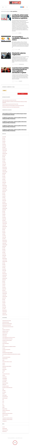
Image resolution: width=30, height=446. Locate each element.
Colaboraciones (21, 64)
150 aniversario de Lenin (5, 322)
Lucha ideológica (4, 378)
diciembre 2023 (4, 185)
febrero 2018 (4, 270)
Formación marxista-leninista (6, 357)
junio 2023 (3, 194)
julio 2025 (3, 156)
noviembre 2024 (4, 168)
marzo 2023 (4, 199)
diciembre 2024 (4, 167)
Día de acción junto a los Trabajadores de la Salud (8, 346)
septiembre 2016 (4, 296)
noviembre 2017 (4, 275)
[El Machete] (15, 2)
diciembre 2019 (4, 258)
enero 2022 (3, 220)
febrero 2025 (4, 164)
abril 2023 (3, 197)
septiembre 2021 (4, 226)
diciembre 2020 (4, 240)
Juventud (3, 370)
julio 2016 (3, 299)
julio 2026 (3, 138)
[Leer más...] (13, 33)
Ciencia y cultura (4, 334)
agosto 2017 (4, 279)
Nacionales (3, 390)
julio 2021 (3, 229)
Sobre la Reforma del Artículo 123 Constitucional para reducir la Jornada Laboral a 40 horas (14, 114)
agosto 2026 (4, 136)
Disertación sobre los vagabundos (19, 54)
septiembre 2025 (4, 153)
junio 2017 (3, 282)
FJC (2, 355)
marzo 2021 (4, 235)
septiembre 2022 (4, 208)
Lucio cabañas (4, 381)
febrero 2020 (4, 255)
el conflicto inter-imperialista (6, 349)
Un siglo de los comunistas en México (7, 419)
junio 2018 (3, 264)
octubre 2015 (4, 313)
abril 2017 (3, 285)
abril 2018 (3, 267)
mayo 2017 (3, 284)
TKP (3, 416)
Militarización (4, 384)
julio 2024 (3, 174)
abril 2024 (3, 179)
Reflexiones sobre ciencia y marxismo (7, 413)
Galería (3, 360)
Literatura (3, 375)
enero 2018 (3, 272)
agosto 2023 (4, 191)
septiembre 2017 (4, 278)
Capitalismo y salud (5, 332)
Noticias (3, 393)
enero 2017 (3, 290)
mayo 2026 (3, 141)
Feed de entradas (4, 428)
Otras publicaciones (5, 396)
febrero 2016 (4, 307)
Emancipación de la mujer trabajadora (7, 352)
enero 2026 (3, 147)
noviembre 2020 (4, 241)
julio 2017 (3, 281)
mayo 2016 (3, 302)
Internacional (4, 367)
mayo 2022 (3, 214)
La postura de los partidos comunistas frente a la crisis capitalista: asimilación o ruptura (20, 70)
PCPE (3, 401)
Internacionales (4, 369)
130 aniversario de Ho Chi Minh (6, 320)
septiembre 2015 (4, 314)
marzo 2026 (4, 144)
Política (3, 405)
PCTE (3, 402)
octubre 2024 (4, 170)
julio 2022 (3, 211)
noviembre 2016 (4, 293)
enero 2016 (3, 308)
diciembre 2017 (4, 273)
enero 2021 (3, 238)
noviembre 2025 (4, 150)
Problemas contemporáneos (6, 410)
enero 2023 (3, 202)
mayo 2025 (3, 159)
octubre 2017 (4, 276)
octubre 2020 (4, 243)
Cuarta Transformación (5, 343)
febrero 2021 (4, 237)
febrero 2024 (4, 182)
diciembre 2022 (4, 203)
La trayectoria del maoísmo (6, 373)
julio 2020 (3, 247)
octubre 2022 (4, 206)
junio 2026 (3, 139)
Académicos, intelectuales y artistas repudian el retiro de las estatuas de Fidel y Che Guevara (14, 118)
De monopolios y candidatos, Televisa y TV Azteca (20, 38)
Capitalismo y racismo (5, 331)
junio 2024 (3, 176)
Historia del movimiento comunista (7, 361)
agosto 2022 (4, 209)
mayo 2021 (3, 232)
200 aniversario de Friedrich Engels (7, 323)
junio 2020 (3, 249)
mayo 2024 (3, 177)
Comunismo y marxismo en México (7, 340)
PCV (3, 404)
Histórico (3, 363)
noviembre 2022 (4, 205)
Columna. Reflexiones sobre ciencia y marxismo (8, 337)
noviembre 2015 (4, 311)
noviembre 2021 (4, 223)
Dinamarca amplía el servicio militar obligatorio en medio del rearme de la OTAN (13, 105)
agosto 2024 (4, 173)
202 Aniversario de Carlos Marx (6, 325)
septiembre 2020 (4, 244)
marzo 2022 (4, 217)
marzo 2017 (4, 287)
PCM (19, 49)
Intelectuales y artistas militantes (6, 366)
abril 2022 (3, 215)
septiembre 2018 (4, 261)
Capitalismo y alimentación (6, 329)
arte (2, 328)
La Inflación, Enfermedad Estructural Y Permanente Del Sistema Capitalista (20, 16)
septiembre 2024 (4, 171)
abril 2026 (3, 142)
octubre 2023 (4, 188)
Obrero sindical (4, 395)
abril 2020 (3, 252)
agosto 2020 (4, 246)
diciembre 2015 (4, 310)
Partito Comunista (4, 398)
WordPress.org (4, 431)
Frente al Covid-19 (4, 358)
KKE (3, 372)
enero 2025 (3, 165)
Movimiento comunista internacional (7, 387)
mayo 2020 (3, 250)
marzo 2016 (4, 305)
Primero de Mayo (4, 408)
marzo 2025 (4, 162)
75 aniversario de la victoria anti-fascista (7, 326)
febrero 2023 (4, 200)
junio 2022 (3, 212)
